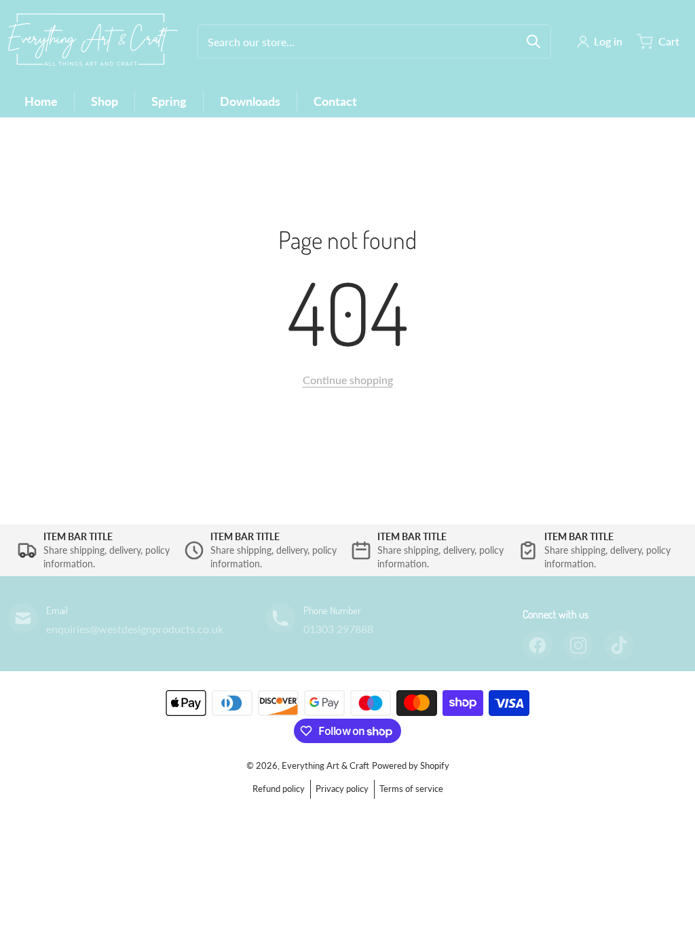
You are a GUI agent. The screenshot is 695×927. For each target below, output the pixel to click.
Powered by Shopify (410, 765)
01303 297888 (338, 628)
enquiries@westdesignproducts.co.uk (134, 628)
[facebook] (537, 645)
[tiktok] (619, 645)
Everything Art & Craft (325, 765)
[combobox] (374, 41)
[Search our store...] (533, 41)
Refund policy (278, 788)
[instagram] (578, 645)
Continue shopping (348, 379)
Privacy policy (342, 788)
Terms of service (411, 788)
